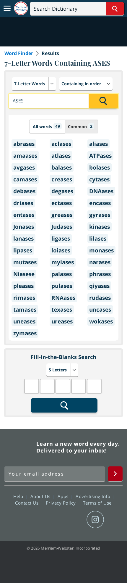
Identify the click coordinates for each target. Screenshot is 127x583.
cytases (99, 179)
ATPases (100, 156)
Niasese (24, 274)
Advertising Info (94, 496)
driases (23, 203)
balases (61, 167)
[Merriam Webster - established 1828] (21, 8)
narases (99, 262)
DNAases (101, 191)
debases (24, 191)
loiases (60, 250)
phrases (100, 274)
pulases (61, 286)
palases (61, 274)
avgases (24, 167)
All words (46, 126)
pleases (23, 286)
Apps (64, 496)
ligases (60, 238)
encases (100, 203)
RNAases (63, 298)
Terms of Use (97, 503)
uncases (100, 309)
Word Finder (18, 53)
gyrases (99, 215)
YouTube (74, 520)
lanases (23, 238)
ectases (61, 203)
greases (61, 215)
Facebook (31, 520)
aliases (98, 144)
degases (62, 191)
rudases (100, 298)
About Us (41, 496)
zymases (25, 333)
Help (19, 496)
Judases (61, 227)
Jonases (23, 227)
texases (61, 309)
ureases (62, 321)
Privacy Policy (61, 503)
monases (101, 250)
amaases (25, 156)
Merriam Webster (19, 447)
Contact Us (27, 503)
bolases (99, 167)
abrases (24, 144)
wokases (101, 321)
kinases (99, 227)
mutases (25, 262)
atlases (61, 156)
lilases (97, 238)
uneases (24, 321)
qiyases (99, 286)
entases (23, 215)
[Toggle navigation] (7, 8)
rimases (24, 298)
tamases (24, 309)
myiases (62, 262)
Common (80, 126)
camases (25, 179)
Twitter (52, 520)
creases (61, 179)
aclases (61, 144)
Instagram (95, 520)
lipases (22, 250)
